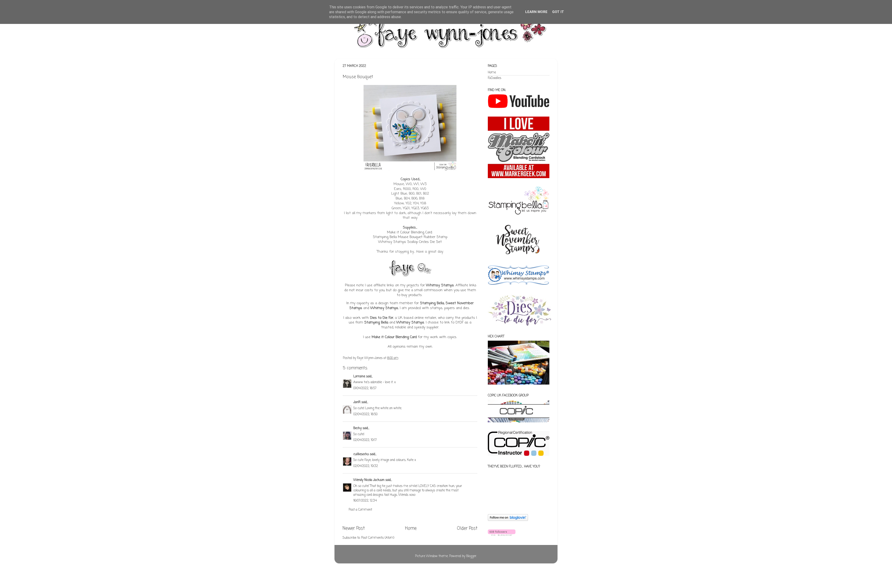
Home (410, 528)
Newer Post (354, 528)
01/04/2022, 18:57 (365, 388)
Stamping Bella (432, 303)
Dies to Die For (381, 317)
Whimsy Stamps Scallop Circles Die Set (410, 242)
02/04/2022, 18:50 (365, 414)
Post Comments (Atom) (377, 537)
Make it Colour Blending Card (409, 232)
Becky (357, 428)
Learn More (536, 12)
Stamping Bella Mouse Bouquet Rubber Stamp (410, 237)
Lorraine (359, 376)
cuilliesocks (361, 454)
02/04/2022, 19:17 (365, 440)
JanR (357, 402)
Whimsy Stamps (440, 285)
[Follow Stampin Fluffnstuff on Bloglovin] (508, 520)
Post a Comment (360, 509)
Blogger (471, 556)
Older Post (467, 528)
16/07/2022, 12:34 (365, 500)
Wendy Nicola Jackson (368, 480)
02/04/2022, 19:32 (365, 466)
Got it (558, 12)
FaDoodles (494, 78)
